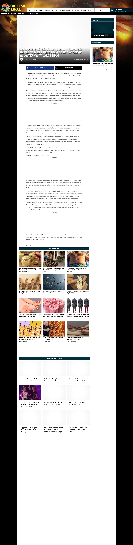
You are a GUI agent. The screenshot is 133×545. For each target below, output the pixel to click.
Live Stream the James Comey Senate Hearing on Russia (53, 403)
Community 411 (22, 13)
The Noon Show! (49, 10)
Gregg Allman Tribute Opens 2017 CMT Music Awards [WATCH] (28, 430)
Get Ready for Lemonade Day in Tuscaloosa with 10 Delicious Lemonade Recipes (53, 430)
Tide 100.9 (25, 59)
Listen (57, 10)
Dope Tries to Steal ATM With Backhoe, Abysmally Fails (29, 380)
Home (29, 10)
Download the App (66, 10)
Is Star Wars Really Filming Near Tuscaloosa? (52, 380)
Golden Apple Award (33, 13)
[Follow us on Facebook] (104, 10)
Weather (83, 10)
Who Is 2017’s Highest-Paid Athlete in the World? (77, 403)
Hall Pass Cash (12, 13)
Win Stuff (76, 10)
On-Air (41, 10)
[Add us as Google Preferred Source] (100, 10)
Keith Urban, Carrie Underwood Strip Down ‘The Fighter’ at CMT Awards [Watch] (29, 404)
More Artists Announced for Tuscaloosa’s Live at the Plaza (78, 380)
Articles (34, 245)
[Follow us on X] (108, 10)
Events (35, 10)
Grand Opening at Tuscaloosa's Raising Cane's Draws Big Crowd (102, 34)
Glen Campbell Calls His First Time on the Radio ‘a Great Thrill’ (78, 430)
